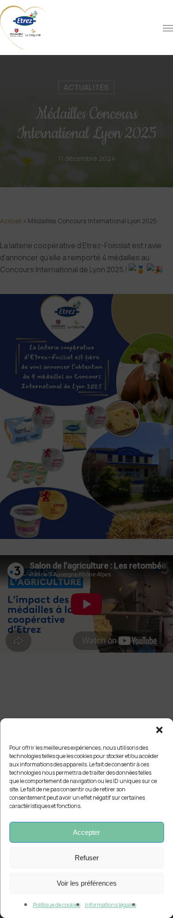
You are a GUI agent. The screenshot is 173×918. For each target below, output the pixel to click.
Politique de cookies (56, 905)
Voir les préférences (87, 883)
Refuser (87, 858)
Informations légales (110, 905)
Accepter (86, 832)
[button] (159, 729)
